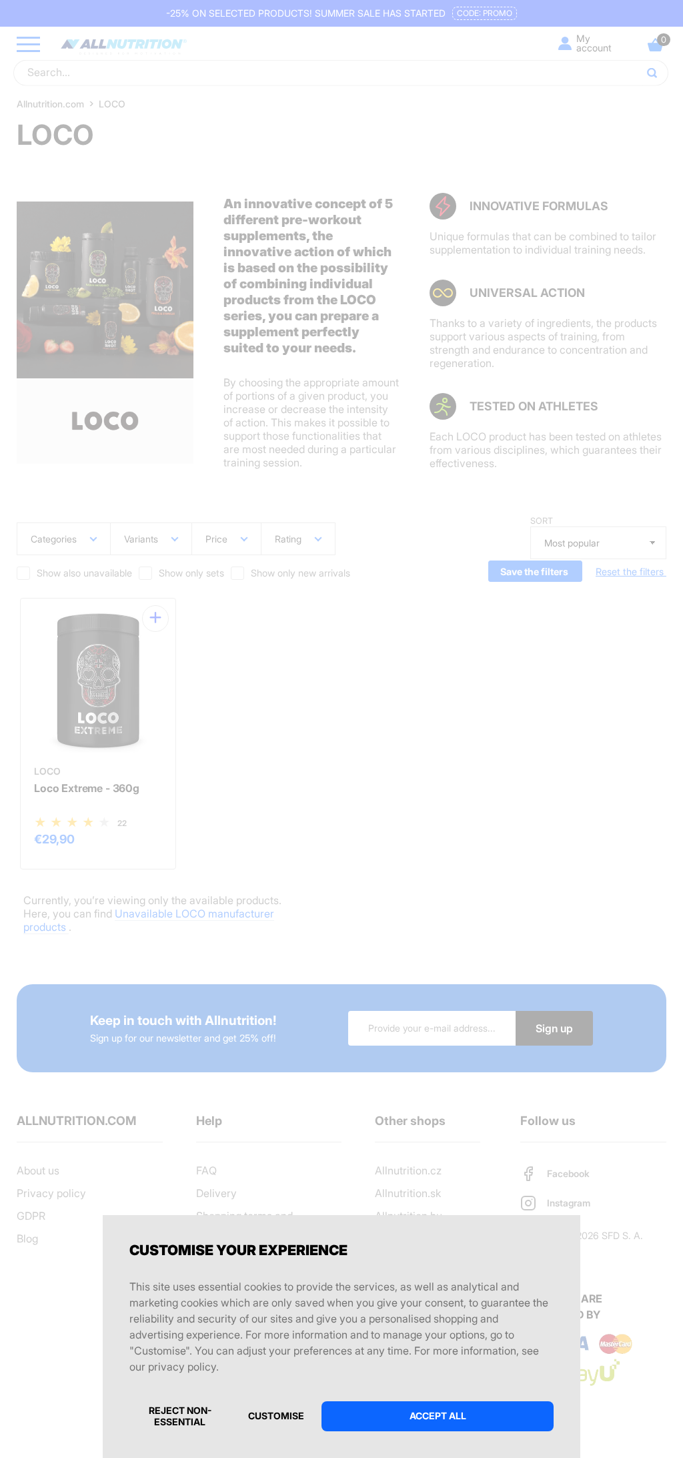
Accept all (438, 1415)
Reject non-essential (180, 1416)
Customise (276, 1415)
